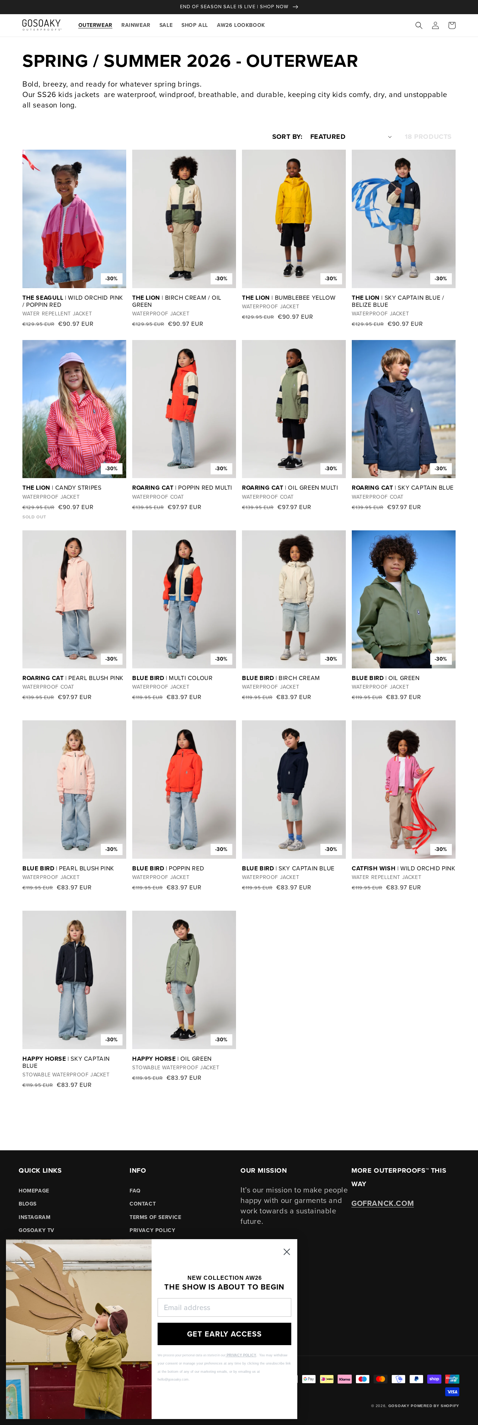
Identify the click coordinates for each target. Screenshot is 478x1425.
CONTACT (143, 1204)
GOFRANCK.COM (382, 1203)
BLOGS (28, 1204)
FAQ (135, 1191)
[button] (419, 25)
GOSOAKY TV (37, 1230)
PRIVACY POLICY (152, 1230)
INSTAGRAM (34, 1217)
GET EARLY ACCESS (224, 1334)
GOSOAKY (399, 1406)
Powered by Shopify (435, 1406)
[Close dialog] (287, 1252)
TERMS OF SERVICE (155, 1217)
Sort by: (287, 136)
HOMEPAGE (34, 1191)
